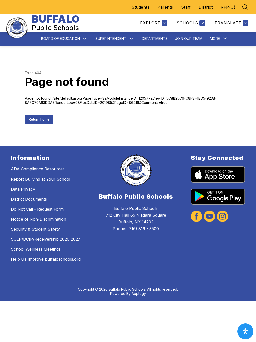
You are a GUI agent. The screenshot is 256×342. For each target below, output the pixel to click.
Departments (155, 38)
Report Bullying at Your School (40, 179)
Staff (186, 7)
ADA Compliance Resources (38, 169)
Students (141, 7)
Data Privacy (23, 189)
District (206, 7)
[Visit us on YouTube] (209, 217)
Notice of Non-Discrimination (38, 219)
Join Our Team (188, 38)
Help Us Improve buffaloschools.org (46, 259)
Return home (39, 119)
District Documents (29, 199)
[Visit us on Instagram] (222, 217)
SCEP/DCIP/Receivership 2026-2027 (45, 239)
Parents (165, 7)
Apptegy (139, 293)
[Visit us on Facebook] (196, 217)
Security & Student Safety (35, 229)
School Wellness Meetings (36, 249)
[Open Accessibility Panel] (246, 331)
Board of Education (60, 38)
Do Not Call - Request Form (37, 209)
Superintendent (111, 38)
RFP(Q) (228, 7)
